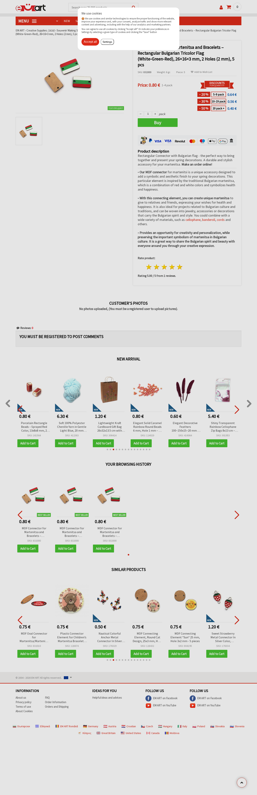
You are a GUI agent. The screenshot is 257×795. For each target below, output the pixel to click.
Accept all (90, 41)
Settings (107, 41)
